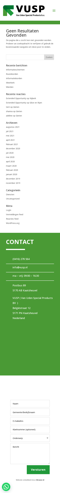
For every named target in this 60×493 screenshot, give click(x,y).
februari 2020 (12, 170)
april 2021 (10, 140)
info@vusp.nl (20, 267)
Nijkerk (33, 98)
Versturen (38, 469)
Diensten (10, 194)
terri (8, 107)
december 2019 (13, 178)
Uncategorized (13, 198)
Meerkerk (10, 82)
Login (8, 210)
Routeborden (12, 74)
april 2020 (10, 161)
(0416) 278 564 (21, 259)
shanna (9, 111)
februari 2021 (12, 144)
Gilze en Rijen (36, 102)
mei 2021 (10, 135)
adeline (9, 115)
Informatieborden (14, 78)
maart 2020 (11, 165)
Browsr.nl (40, 480)
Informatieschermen (15, 69)
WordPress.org (13, 223)
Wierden (9, 87)
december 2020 (13, 148)
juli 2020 (10, 152)
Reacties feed (12, 218)
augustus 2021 (13, 127)
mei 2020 (10, 157)
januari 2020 (11, 174)
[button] (6, 487)
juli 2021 (10, 131)
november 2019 (13, 183)
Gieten (16, 107)
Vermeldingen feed (14, 214)
